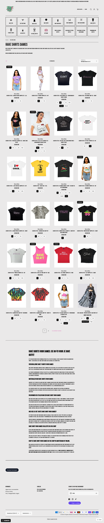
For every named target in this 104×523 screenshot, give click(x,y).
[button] (80, 9)
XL (20, 101)
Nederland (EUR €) (12, 513)
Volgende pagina (56, 330)
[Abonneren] (96, 493)
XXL (69, 102)
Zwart (61, 106)
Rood (66, 106)
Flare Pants (85, 321)
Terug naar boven (52, 519)
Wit (38, 147)
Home (7, 40)
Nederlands (26, 513)
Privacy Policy (9, 491)
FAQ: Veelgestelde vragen (12, 493)
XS (81, 318)
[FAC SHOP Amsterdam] (10, 9)
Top (91, 321)
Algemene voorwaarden (12, 489)
